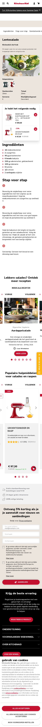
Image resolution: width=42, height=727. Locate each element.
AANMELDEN (23, 582)
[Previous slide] (7, 408)
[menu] (3, 3)
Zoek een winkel (11, 654)
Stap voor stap (22, 31)
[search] (7, 3)
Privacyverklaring (25, 521)
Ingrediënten (8, 31)
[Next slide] (36, 408)
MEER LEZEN (21, 354)
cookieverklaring (20, 688)
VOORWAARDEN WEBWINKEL (18, 637)
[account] (34, 3)
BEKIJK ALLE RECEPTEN (21, 288)
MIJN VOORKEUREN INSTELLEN (21, 722)
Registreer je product (21, 620)
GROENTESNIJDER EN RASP (22, 133)
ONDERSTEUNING (11, 629)
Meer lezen (10, 558)
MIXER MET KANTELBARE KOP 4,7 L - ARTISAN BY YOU (22, 117)
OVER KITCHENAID (12, 644)
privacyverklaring (12, 693)
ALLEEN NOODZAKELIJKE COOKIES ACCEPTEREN (21, 715)
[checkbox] (3, 547)
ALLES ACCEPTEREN (21, 708)
